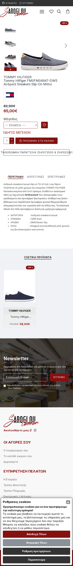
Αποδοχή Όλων (37, 534)
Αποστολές (35, 176)
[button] (22, 45)
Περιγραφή (15, 176)
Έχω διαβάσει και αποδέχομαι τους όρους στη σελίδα (33, 386)
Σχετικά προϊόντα (38, 257)
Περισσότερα (36, 559)
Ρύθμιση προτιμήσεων (36, 551)
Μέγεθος (11, 119)
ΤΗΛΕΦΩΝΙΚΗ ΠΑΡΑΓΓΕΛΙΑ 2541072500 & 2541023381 (36, 152)
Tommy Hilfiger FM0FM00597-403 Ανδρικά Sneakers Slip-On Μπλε (19, 316)
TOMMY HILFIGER (20, 310)
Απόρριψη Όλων (36, 542)
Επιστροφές (56, 176)
